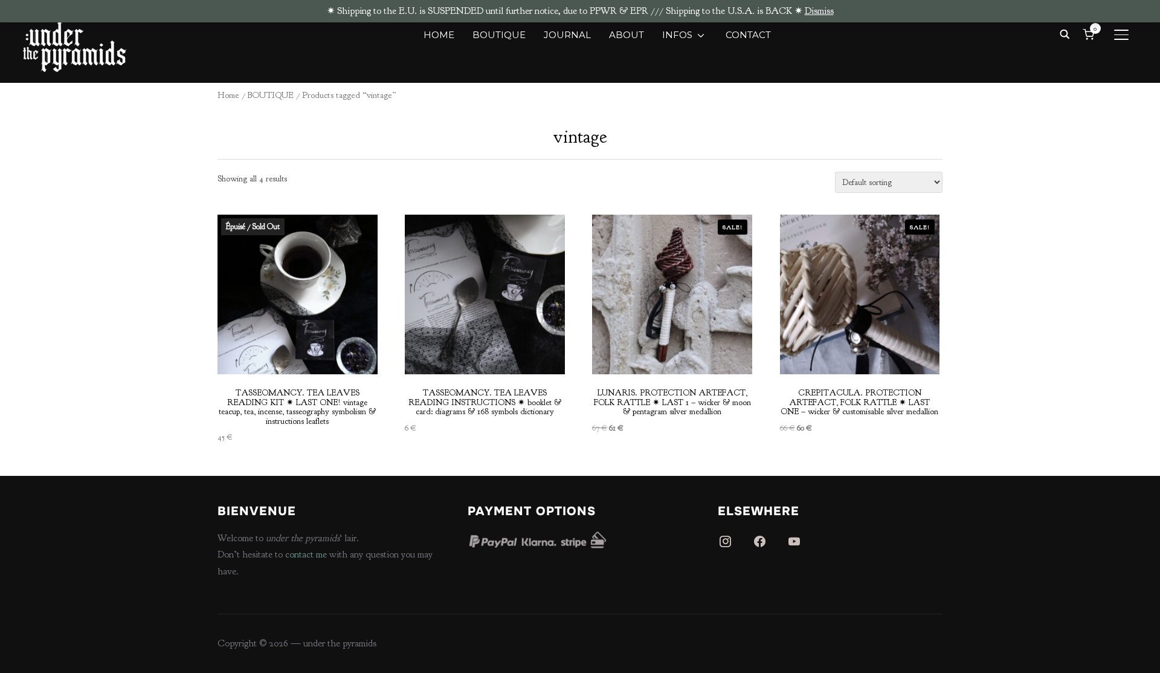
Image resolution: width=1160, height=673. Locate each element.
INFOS (677, 35)
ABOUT (626, 35)
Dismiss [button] (819, 11)
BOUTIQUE (499, 35)
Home (228, 95)
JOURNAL (567, 35)
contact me (306, 554)
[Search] (1065, 33)
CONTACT (748, 35)
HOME (439, 35)
